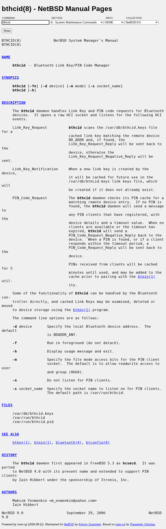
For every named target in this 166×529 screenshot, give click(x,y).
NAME (6, 57)
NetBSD (69, 524)
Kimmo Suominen (90, 524)
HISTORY (9, 455)
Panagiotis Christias (142, 524)
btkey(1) (81, 310)
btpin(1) (146, 277)
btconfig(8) (98, 442)
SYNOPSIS (10, 78)
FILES (7, 405)
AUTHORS (9, 492)
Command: (10, 18)
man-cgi (120, 524)
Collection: (134, 18)
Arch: (111, 18)
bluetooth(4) (69, 442)
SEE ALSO (10, 434)
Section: (58, 18)
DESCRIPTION (14, 103)
